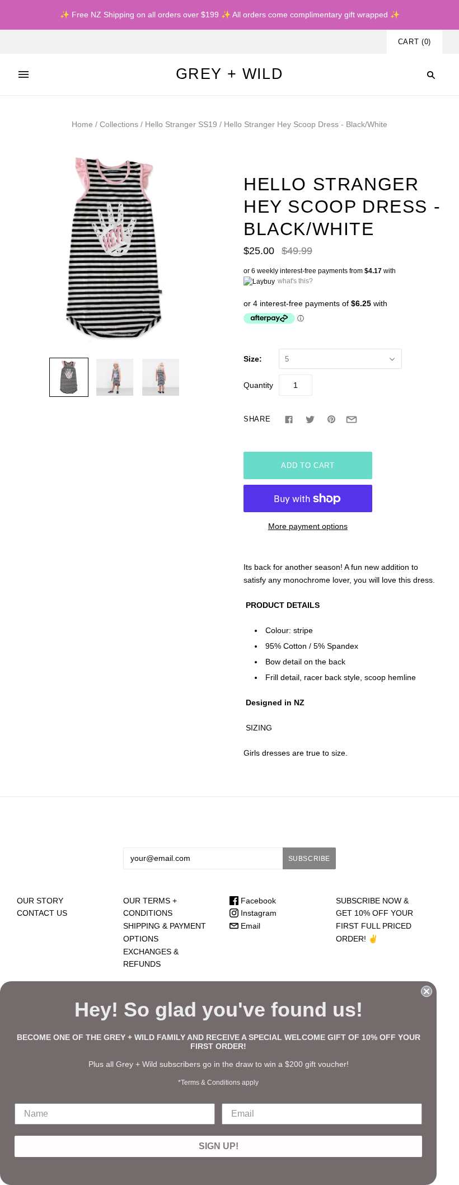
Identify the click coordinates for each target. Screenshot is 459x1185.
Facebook (257, 900)
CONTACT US (42, 912)
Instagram (257, 912)
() (414, 42)
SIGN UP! (218, 1146)
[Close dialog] (426, 991)
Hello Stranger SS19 (181, 124)
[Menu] (23, 74)
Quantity (258, 385)
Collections (119, 124)
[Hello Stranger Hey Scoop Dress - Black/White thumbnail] (68, 377)
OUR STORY (40, 900)
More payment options (308, 526)
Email (249, 925)
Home (82, 124)
